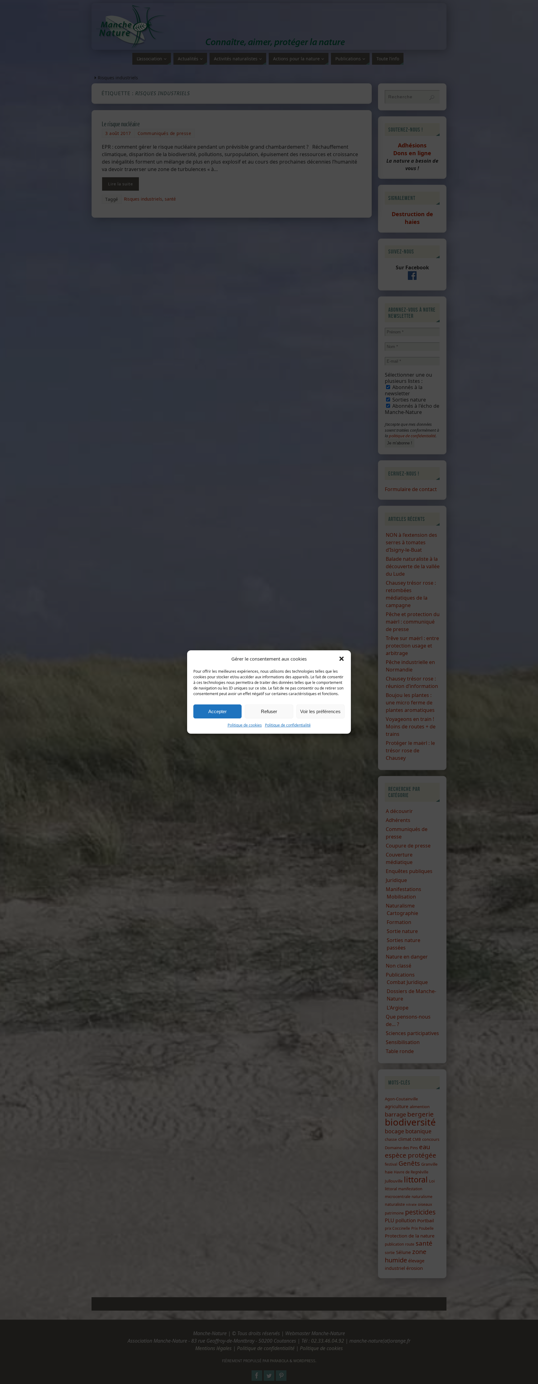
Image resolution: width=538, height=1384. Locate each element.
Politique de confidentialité (288, 725)
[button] (341, 659)
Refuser (269, 711)
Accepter (217, 711)
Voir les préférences (320, 711)
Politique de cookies (245, 725)
